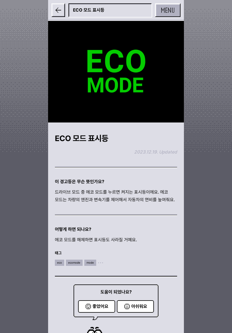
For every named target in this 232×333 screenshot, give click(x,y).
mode (90, 262)
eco (59, 262)
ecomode (74, 262)
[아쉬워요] (135, 306)
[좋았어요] (96, 306)
